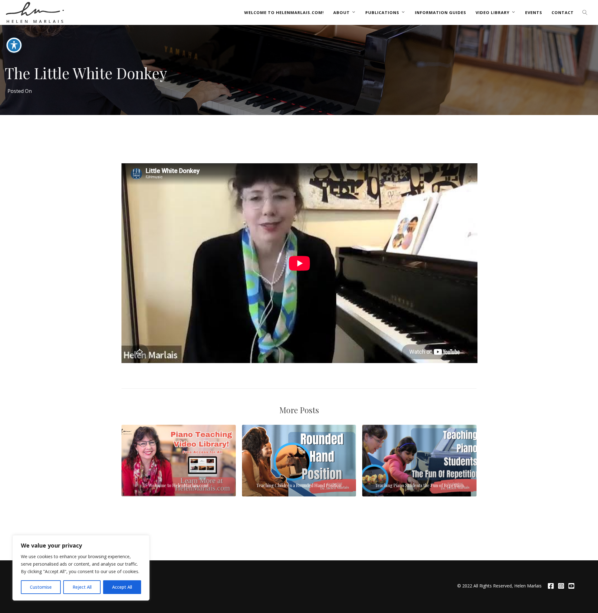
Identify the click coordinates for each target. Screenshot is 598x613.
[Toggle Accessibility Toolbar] (14, 45)
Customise (41, 587)
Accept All (122, 587)
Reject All (82, 587)
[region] (81, 568)
